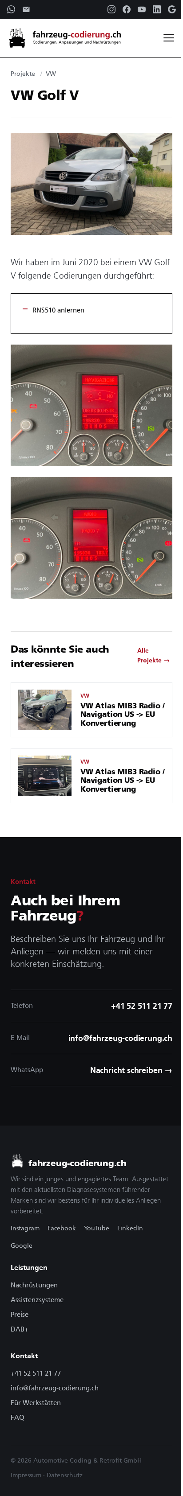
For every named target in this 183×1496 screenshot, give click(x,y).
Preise (19, 1314)
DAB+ (19, 1329)
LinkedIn (130, 1228)
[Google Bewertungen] (172, 9)
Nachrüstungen (34, 1285)
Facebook (62, 1228)
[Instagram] (111, 9)
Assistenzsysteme (37, 1299)
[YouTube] (142, 9)
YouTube (96, 1228)
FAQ (17, 1417)
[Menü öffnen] (168, 38)
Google (21, 1245)
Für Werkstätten (36, 1402)
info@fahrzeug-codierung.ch (55, 1388)
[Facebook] (127, 9)
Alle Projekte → (153, 655)
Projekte (23, 74)
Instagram (25, 1228)
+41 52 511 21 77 (36, 1373)
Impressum (26, 1475)
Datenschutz (65, 1475)
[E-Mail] (26, 9)
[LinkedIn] (157, 9)
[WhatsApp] (11, 9)
